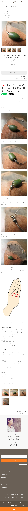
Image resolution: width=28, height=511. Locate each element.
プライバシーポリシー (20, 497)
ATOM (22, 494)
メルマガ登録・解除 (12, 494)
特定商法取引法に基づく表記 (9, 497)
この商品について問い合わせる (20, 411)
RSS (18, 494)
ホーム (2, 6)
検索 (15, 1)
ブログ (6, 494)
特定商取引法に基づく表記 (21, 78)
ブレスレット (13, 6)
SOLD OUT (15, 72)
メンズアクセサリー (9, 17)
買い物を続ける (23, 413)
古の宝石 (7, 13)
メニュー (5, 1)
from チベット (8, 15)
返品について (24, 76)
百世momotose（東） (9, 9)
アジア (6, 11)
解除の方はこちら (23, 464)
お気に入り (14, 64)
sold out (7, 6)
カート (24, 1)
